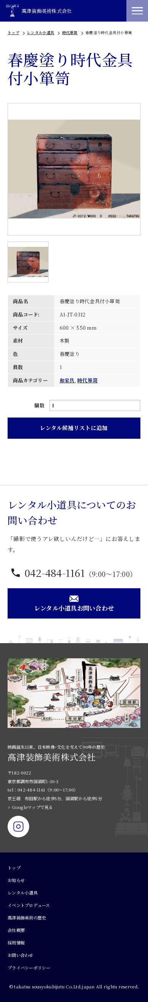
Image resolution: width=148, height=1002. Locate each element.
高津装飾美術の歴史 (27, 918)
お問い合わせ (20, 955)
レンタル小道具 (40, 32)
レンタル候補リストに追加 (74, 428)
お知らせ (16, 880)
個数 (39, 405)
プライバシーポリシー (29, 968)
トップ (13, 32)
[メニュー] (137, 11)
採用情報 (16, 943)
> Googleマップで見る (30, 807)
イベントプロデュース (29, 905)
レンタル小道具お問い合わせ (74, 607)
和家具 (67, 380)
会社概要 (16, 930)
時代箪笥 (70, 32)
